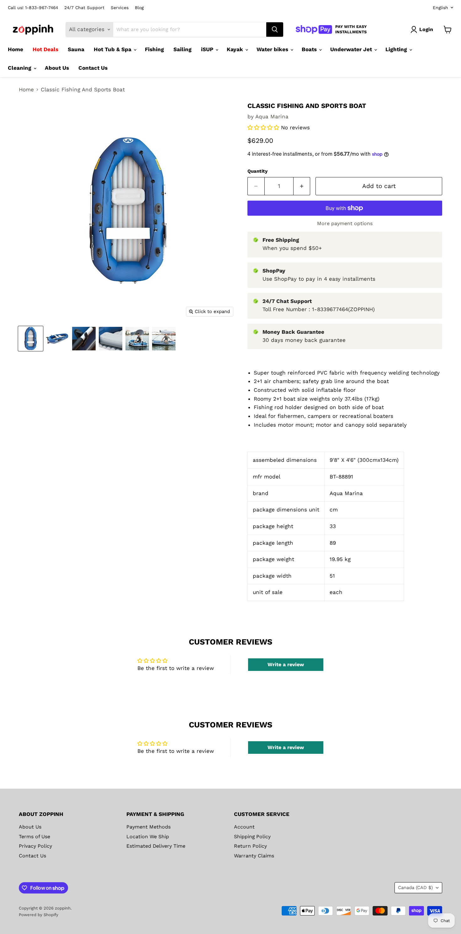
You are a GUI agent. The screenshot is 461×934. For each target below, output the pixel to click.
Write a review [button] (286, 664)
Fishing (154, 49)
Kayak (236, 49)
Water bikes (273, 49)
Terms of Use (34, 837)
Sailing (182, 49)
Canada (415, 887)
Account (244, 827)
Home (15, 49)
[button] (264, 127)
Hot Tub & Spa (113, 49)
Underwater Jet (352, 49)
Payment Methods (148, 827)
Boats (310, 49)
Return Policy (250, 846)
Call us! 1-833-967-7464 (33, 7)
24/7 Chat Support (84, 7)
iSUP (208, 49)
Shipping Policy (252, 837)
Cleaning (20, 68)
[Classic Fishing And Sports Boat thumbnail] (30, 338)
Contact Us (93, 68)
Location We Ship (147, 837)
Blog (139, 7)
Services (120, 7)
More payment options (345, 223)
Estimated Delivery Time (155, 846)
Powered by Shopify (38, 914)
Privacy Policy (35, 846)
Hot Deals (45, 49)
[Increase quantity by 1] (302, 186)
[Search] (274, 29)
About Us (57, 68)
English (440, 7)
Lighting (397, 49)
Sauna (76, 49)
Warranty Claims (254, 856)
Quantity (257, 171)
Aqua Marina (272, 116)
